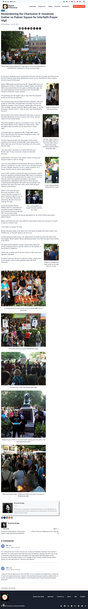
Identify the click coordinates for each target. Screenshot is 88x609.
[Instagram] (75, 1)
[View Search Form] (83, 1)
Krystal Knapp (19, 503)
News (3, 10)
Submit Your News (38, 596)
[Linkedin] (77, 1)
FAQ (75, 596)
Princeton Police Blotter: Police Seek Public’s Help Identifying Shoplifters (13, 531)
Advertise (57, 6)
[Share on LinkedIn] (34, 28)
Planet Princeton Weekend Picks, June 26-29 (45, 531)
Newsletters (65, 6)
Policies (82, 596)
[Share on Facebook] (28, 28)
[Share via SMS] (23, 28)
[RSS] (80, 1)
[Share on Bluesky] (31, 28)
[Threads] (69, 1)
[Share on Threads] (40, 28)
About (69, 596)
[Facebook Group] (72, 1)
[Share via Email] (20, 28)
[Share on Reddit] (25, 28)
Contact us (60, 596)
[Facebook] (67, 1)
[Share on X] (37, 28)
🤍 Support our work (79, 6)
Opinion (50, 6)
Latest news (32, 6)
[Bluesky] (64, 1)
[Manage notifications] (3, 605)
